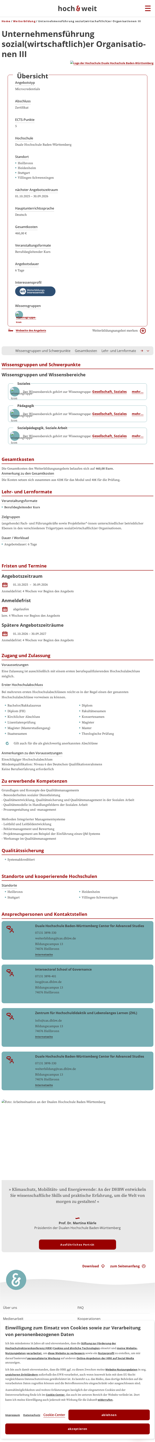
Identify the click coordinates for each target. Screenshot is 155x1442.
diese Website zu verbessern (66, 1353)
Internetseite (44, 954)
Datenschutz (31, 1415)
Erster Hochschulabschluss (22, 685)
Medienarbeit (13, 1318)
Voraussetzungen (15, 665)
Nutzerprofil (106, 1353)
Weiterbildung (24, 21)
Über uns (10, 1307)
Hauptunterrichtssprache (34, 208)
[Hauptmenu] (147, 8)
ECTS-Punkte (25, 119)
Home (6, 21)
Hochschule (24, 138)
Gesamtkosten (26, 227)
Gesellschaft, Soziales (109, 391)
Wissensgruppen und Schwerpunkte (42, 351)
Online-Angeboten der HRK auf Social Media (105, 1358)
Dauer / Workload (15, 538)
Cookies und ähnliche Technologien (76, 1348)
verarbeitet (34, 1353)
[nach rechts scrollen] (142, 350)
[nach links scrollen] (7, 350)
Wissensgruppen (28, 306)
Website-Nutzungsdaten (121, 1369)
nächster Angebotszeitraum (36, 190)
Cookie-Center (55, 1394)
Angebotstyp (25, 82)
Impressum (12, 1415)
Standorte (9, 885)
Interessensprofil (28, 282)
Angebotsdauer (27, 264)
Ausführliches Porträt (77, 1244)
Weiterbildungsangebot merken (115, 331)
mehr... (137, 391)
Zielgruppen (11, 517)
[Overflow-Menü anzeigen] (148, 350)
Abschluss (23, 101)
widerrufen (105, 1400)
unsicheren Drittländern (21, 1374)
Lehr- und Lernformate (119, 351)
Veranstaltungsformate (33, 245)
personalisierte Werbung (43, 1358)
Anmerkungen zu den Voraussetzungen (32, 753)
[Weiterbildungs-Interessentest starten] (35, 291)
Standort (22, 157)
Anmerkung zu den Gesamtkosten (28, 473)
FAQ (81, 1307)
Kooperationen (89, 1318)
